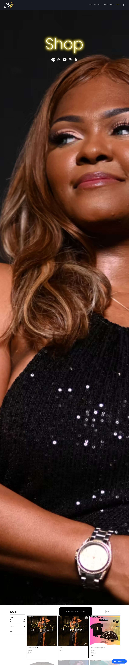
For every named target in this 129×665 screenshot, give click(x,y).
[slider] (11, 620)
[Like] (123, 4)
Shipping (30, 652)
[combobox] (112, 611)
